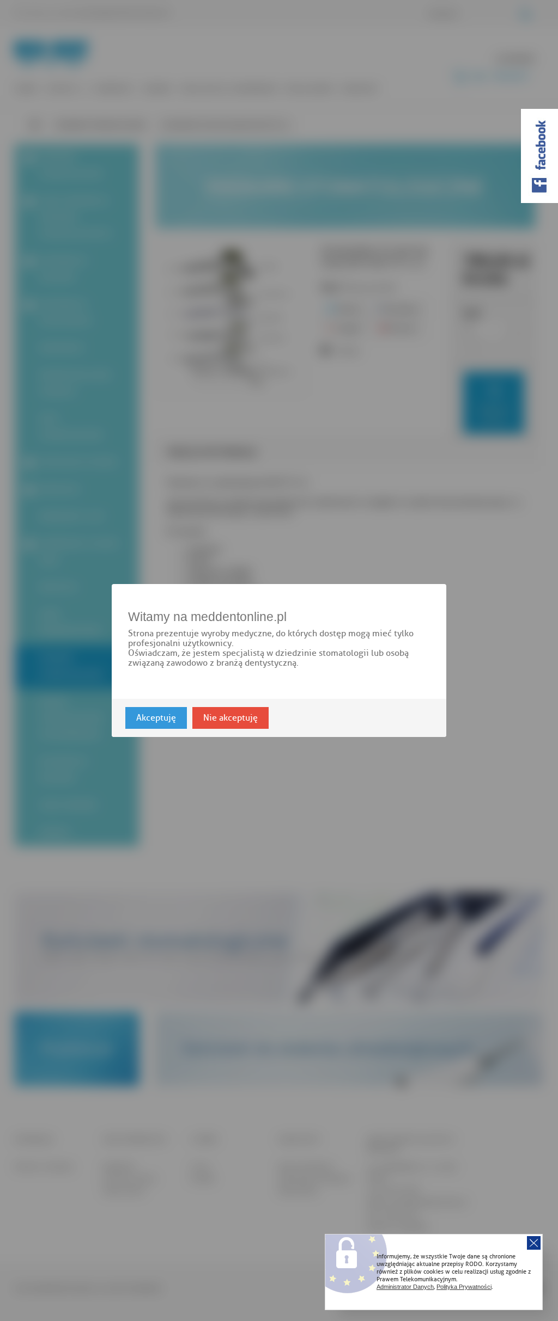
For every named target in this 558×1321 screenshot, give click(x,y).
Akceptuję (156, 717)
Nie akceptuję (230, 717)
